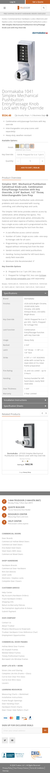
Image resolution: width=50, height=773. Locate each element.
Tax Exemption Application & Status (17, 608)
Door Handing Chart (10, 703)
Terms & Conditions (37, 768)
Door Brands (7, 538)
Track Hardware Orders (12, 598)
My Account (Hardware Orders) (15, 595)
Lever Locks (7, 575)
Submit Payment (9, 611)
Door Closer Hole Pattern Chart (15, 710)
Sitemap (5, 771)
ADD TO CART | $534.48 (30, 167)
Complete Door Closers (12, 581)
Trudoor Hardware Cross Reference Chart (20, 632)
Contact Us (6, 622)
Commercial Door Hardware (18, 19)
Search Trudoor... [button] (43, 7)
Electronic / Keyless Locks (13, 578)
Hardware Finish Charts (12, 707)
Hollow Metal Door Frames (13, 646)
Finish (10, 147)
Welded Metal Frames (11, 653)
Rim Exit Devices (9, 571)
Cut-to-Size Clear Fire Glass (13, 676)
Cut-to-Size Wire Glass (11, 680)
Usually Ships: (32, 115)
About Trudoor (8, 626)
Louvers (5, 683)
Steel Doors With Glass (11, 551)
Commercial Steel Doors (12, 544)
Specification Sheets (13, 406)
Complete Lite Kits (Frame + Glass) (16, 673)
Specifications (10, 293)
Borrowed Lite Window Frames (15, 659)
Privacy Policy (7, 768)
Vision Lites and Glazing (12, 670)
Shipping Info (7, 602)
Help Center (7, 592)
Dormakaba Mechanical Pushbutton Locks (30, 22)
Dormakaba (29, 298)
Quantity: (10, 161)
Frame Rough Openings (12, 700)
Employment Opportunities (13, 635)
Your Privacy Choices (21, 768)
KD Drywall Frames (10, 649)
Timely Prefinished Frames (13, 656)
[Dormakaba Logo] (40, 33)
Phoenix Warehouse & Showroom (16, 629)
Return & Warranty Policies (13, 605)
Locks (33, 19)
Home (4, 19)
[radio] (17, 146)
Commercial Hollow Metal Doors (15, 541)
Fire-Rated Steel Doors (11, 548)
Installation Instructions (15, 400)
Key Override (7, 154)
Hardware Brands (9, 565)
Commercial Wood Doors (12, 554)
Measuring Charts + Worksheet (15, 694)
